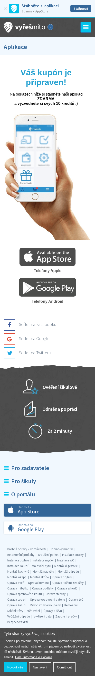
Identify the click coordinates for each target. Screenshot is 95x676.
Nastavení (40, 667)
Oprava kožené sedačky (68, 583)
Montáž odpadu (68, 571)
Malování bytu (41, 566)
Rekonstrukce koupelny (45, 605)
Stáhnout (81, 8)
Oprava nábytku (17, 588)
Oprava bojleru (62, 577)
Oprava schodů (67, 588)
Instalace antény (73, 555)
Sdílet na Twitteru (35, 352)
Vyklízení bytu (43, 616)
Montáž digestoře (65, 566)
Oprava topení (16, 600)
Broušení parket (48, 555)
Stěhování (33, 611)
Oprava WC (75, 600)
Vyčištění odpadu (18, 616)
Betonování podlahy (20, 555)
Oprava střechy (56, 594)
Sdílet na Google (34, 338)
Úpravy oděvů (53, 611)
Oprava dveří (15, 583)
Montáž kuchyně (18, 571)
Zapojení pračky (66, 616)
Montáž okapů (17, 577)
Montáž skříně (39, 577)
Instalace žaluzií (17, 566)
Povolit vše (15, 667)
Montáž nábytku (43, 571)
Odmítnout (64, 667)
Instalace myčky (43, 560)
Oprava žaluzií (16, 605)
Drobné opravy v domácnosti (26, 549)
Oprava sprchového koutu (24, 594)
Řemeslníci (71, 605)
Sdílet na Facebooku (38, 324)
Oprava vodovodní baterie (47, 600)
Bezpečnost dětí (17, 622)
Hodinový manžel (61, 549)
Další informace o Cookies (33, 657)
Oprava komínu (38, 583)
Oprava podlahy (43, 588)
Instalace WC (65, 560)
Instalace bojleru (18, 560)
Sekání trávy (15, 611)
